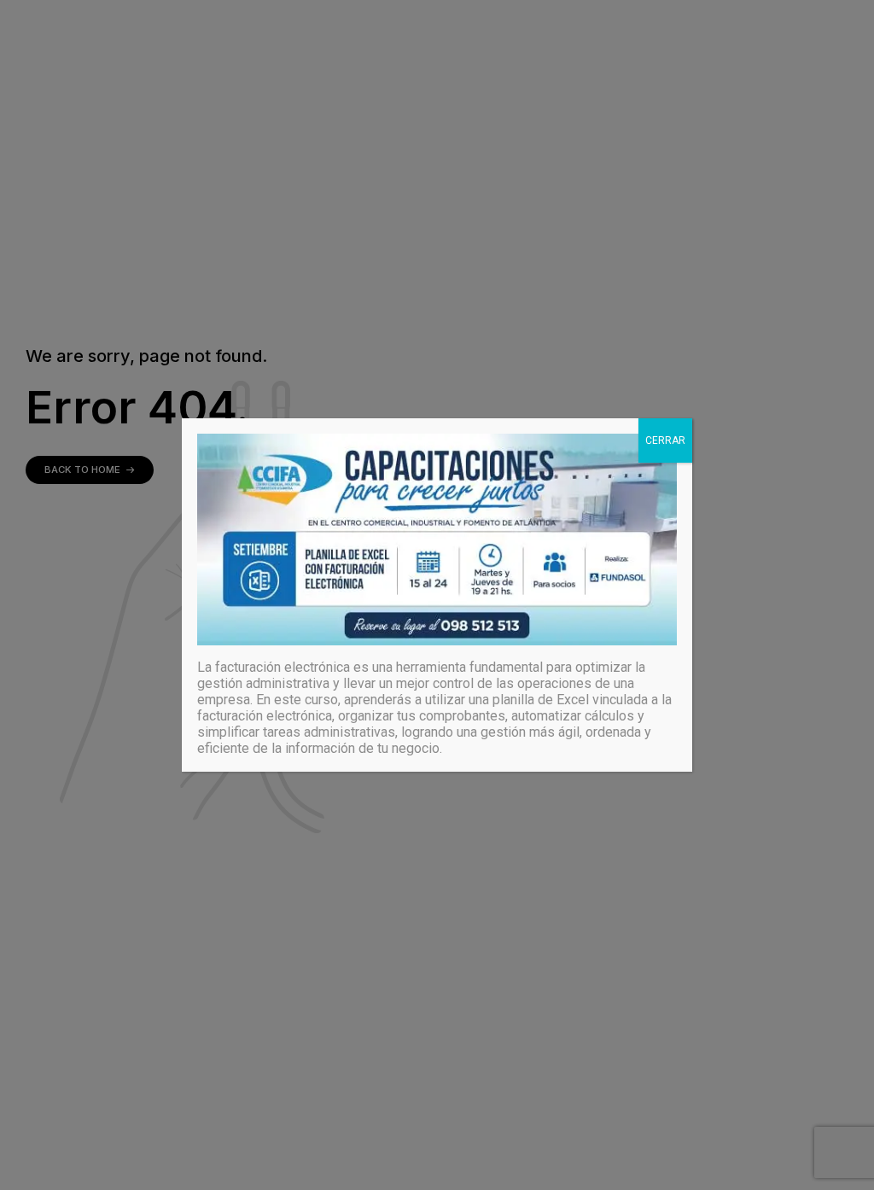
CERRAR (665, 440)
